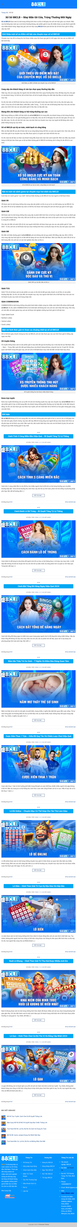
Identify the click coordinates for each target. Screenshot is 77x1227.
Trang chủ (4, 12)
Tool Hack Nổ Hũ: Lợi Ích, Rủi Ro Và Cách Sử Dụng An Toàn (26, 1129)
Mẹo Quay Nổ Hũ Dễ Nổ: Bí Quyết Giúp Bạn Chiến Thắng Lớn (27, 1122)
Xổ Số (38, 432)
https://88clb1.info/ (67, 1193)
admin (49, 442)
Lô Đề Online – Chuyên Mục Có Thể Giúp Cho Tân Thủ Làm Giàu (38, 811)
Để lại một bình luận (70, 502)
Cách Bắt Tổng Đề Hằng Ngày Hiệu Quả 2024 (38, 586)
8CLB (4, 1164)
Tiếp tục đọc (38, 495)
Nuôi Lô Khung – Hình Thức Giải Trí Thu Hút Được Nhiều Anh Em (38, 961)
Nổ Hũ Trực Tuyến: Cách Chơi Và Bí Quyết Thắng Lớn (24, 1116)
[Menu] (2, 4)
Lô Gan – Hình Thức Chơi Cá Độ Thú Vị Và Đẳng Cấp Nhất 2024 (38, 1036)
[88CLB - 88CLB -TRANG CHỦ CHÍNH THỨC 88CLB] (38, 4)
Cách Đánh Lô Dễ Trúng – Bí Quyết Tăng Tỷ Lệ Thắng (38, 511)
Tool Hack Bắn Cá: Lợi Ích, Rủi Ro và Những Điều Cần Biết (26, 1141)
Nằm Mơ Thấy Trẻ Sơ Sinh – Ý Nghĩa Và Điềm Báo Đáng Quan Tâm (38, 661)
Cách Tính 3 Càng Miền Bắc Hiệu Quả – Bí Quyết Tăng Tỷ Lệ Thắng (38, 436)
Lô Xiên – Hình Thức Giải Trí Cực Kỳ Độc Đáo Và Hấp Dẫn (38, 886)
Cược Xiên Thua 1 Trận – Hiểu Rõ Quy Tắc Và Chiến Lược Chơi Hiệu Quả (38, 736)
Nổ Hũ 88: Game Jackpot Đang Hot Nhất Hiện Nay (23, 1135)
